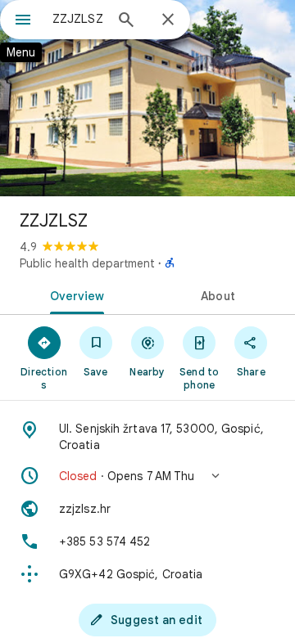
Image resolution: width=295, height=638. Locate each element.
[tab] (74, 294)
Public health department (87, 263)
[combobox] (77, 19)
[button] (147, 476)
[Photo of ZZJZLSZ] (147, 98)
